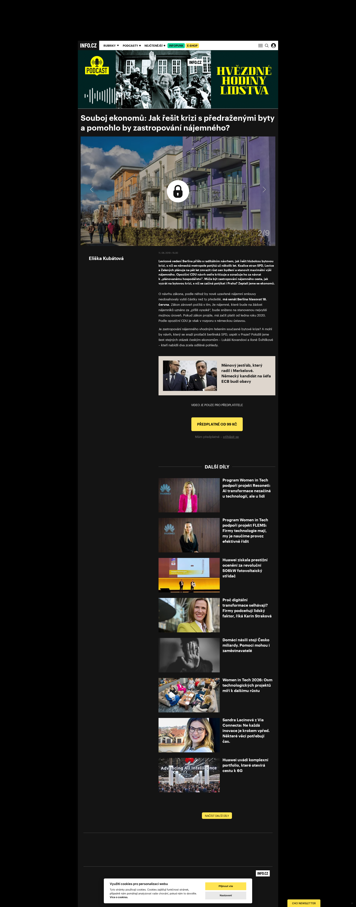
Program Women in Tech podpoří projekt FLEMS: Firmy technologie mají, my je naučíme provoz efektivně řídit (245, 530)
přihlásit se (231, 437)
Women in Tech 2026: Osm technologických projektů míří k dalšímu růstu (247, 685)
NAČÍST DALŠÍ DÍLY (217, 815)
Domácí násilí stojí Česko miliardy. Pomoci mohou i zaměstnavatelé (246, 645)
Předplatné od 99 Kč (217, 424)
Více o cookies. (119, 897)
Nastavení (226, 895)
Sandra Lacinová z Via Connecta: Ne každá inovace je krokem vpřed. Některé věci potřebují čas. (246, 730)
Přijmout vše (226, 886)
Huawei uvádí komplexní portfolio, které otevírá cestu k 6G (245, 765)
